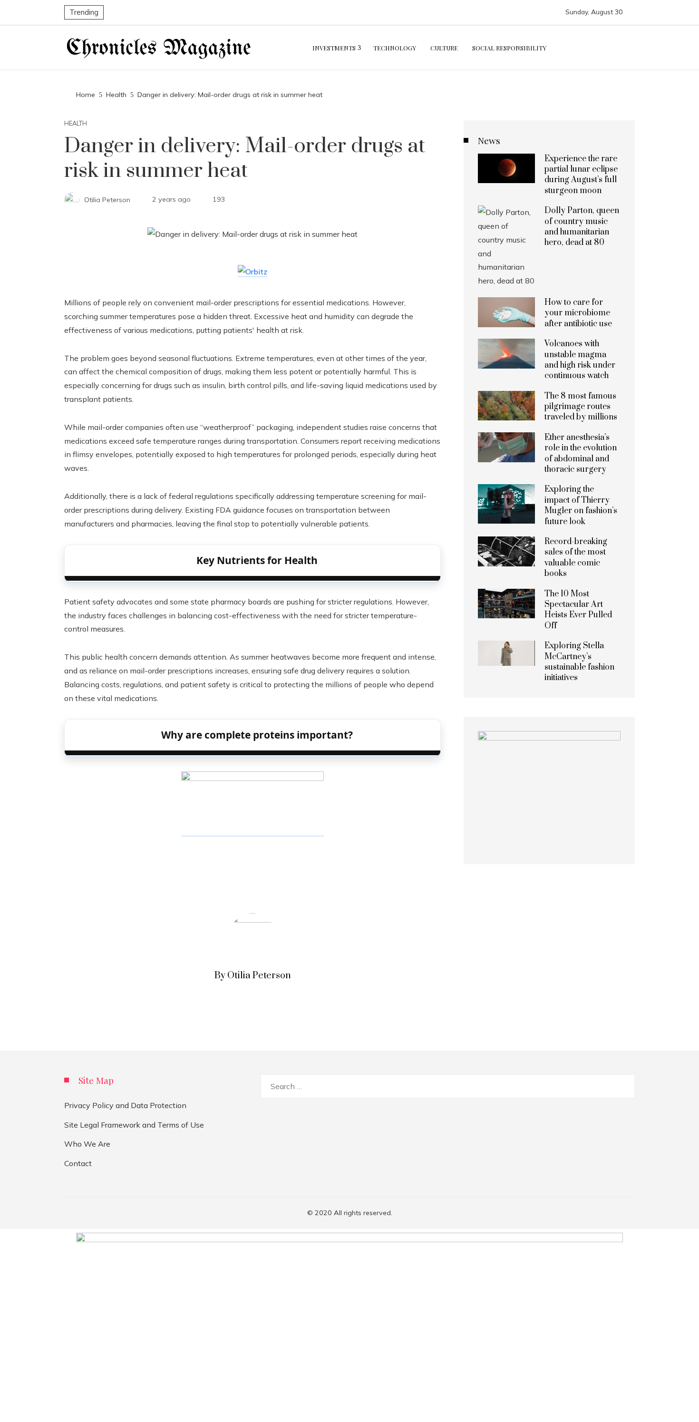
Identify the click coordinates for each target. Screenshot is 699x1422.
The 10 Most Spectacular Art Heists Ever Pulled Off (578, 610)
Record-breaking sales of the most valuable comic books (575, 557)
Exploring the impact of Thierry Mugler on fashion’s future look (580, 505)
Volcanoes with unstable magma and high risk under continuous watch (579, 360)
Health (75, 123)
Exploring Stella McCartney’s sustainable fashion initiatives (579, 662)
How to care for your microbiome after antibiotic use (578, 313)
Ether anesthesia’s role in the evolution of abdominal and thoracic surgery (580, 453)
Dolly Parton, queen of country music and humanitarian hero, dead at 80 (581, 226)
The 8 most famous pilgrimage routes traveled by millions (580, 407)
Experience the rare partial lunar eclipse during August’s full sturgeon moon (581, 175)
